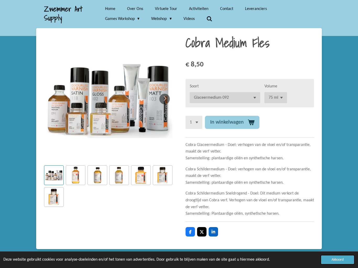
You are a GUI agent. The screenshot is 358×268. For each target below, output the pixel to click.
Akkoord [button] (338, 260)
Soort (194, 86)
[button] (54, 175)
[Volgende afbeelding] (164, 99)
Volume (270, 86)
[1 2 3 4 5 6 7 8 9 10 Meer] (194, 122)
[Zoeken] (209, 19)
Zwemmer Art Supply (63, 13)
